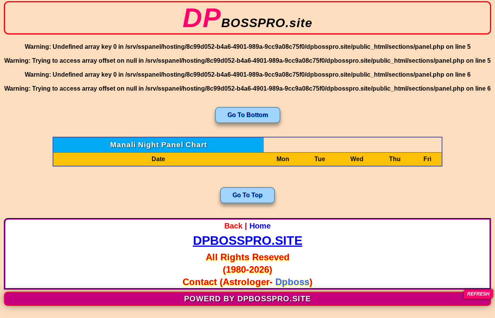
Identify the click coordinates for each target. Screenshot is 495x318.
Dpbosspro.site (247, 241)
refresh (478, 294)
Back (233, 226)
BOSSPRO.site (247, 23)
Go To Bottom (247, 115)
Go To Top (247, 195)
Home (260, 226)
